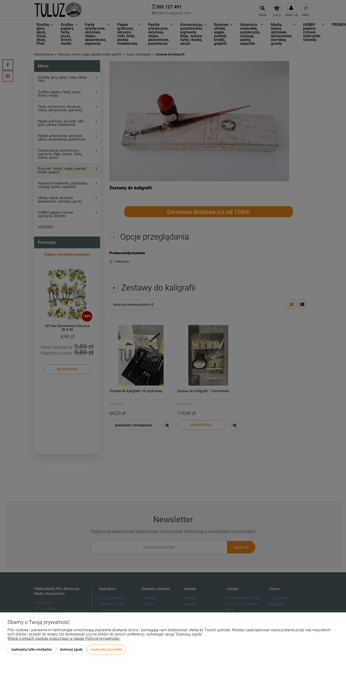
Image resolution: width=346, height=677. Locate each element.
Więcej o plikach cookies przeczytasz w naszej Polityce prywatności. (64, 638)
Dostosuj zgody (71, 649)
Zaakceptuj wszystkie (106, 649)
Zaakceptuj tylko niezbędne (31, 649)
